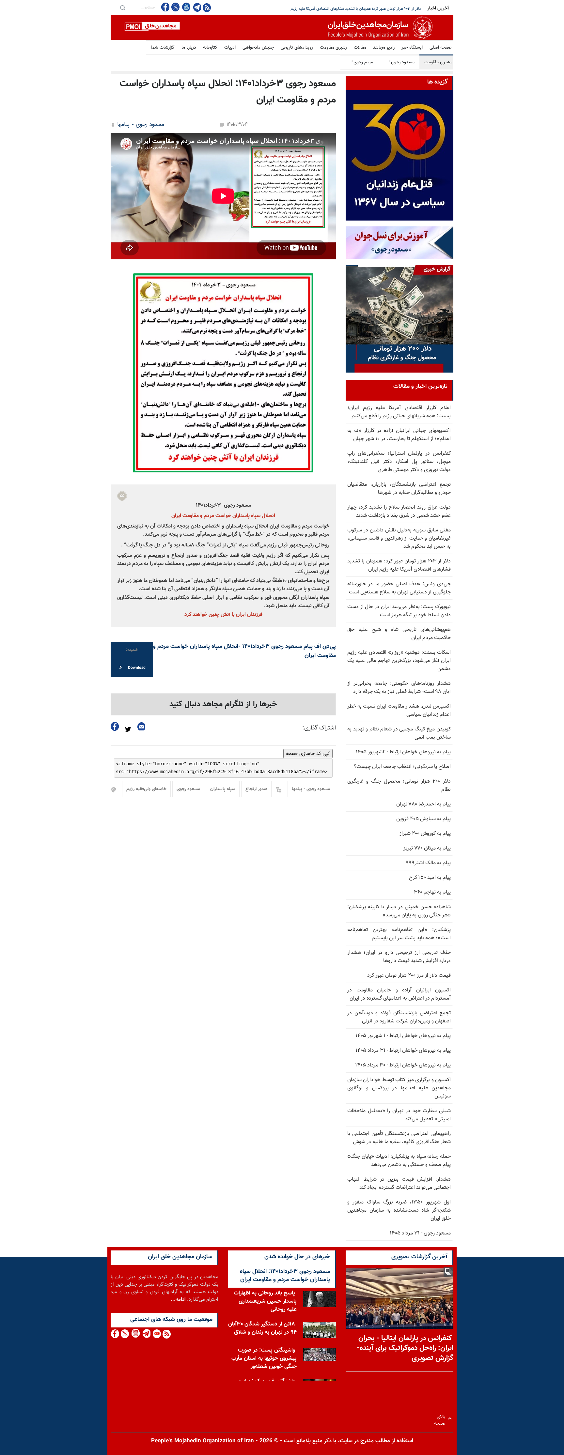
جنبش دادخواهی (258, 47)
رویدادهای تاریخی (297, 47)
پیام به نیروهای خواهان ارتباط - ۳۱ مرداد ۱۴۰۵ (403, 1051)
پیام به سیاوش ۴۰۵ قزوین (423, 819)
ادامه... (178, 1299)
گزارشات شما (163, 47)
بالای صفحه (441, 1418)
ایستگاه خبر (412, 47)
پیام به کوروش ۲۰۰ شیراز (425, 834)
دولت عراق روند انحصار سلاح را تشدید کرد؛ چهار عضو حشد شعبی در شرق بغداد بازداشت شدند (399, 511)
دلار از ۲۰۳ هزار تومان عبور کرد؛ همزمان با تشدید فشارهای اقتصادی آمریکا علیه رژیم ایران (399, 565)
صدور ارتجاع (256, 789)
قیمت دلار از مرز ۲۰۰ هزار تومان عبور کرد (409, 976)
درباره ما (188, 47)
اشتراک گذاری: (319, 728)
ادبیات (230, 47)
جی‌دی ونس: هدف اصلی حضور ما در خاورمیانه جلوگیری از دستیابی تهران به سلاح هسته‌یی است (399, 588)
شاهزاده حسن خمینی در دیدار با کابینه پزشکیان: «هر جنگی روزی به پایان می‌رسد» (399, 911)
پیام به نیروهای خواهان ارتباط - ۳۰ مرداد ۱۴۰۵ (403, 1065)
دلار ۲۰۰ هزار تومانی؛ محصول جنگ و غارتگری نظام (399, 785)
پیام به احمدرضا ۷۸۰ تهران (423, 804)
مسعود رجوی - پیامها (140, 125)
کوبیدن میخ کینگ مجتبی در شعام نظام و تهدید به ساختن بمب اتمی (399, 733)
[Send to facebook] (115, 726)
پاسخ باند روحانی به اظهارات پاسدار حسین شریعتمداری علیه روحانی (265, 1301)
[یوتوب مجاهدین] (185, 7)
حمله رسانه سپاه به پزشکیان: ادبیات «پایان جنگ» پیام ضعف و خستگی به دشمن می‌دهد (399, 1161)
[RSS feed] (207, 7)
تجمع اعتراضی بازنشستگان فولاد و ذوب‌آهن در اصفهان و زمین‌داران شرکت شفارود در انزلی (399, 1017)
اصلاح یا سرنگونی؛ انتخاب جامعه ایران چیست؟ (402, 767)
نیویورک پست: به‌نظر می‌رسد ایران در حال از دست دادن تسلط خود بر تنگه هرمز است (399, 611)
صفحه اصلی (440, 47)
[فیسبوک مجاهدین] (165, 7)
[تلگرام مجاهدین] (196, 7)
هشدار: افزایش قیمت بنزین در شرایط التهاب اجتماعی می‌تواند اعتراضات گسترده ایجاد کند (399, 1183)
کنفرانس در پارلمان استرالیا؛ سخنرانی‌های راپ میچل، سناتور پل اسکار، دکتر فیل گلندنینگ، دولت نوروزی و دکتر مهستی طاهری (399, 462)
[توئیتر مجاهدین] (175, 7)
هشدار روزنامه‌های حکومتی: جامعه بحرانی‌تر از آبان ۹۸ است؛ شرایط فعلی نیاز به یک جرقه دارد (399, 688)
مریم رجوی (361, 62)
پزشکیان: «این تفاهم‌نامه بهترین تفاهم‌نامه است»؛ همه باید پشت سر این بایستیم (399, 934)
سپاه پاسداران (222, 789)
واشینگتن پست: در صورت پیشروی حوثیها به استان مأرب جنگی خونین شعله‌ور (264, 1358)
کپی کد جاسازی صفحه (308, 753)
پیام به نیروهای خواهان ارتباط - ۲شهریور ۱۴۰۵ (403, 752)
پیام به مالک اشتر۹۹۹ (428, 863)
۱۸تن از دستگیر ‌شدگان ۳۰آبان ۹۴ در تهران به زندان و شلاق (262, 1328)
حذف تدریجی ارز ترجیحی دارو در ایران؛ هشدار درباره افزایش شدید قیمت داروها (399, 957)
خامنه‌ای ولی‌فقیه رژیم (146, 789)
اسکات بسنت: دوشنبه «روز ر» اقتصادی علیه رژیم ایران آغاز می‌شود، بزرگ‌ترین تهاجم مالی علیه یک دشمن (399, 661)
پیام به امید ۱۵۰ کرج (430, 878)
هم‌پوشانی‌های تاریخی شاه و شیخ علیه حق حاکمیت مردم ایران (399, 634)
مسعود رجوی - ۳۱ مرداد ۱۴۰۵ (420, 1233)
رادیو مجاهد (384, 47)
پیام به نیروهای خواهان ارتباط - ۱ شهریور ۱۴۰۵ (403, 1036)
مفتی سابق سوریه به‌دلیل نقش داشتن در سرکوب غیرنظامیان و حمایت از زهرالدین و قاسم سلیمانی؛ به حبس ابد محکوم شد (399, 538)
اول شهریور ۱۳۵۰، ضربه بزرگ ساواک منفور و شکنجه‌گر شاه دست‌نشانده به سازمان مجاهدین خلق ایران (399, 1210)
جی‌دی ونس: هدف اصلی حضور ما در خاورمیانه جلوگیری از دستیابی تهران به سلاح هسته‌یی (350, 9)
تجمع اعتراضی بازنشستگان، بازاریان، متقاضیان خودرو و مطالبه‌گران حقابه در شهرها (399, 489)
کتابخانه (210, 47)
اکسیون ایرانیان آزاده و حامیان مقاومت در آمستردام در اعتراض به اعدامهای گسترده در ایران (399, 994)
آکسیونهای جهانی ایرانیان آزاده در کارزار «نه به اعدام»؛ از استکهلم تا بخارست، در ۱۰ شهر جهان (399, 435)
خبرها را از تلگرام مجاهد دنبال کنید (223, 704)
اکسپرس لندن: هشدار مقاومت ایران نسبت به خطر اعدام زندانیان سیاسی (399, 710)
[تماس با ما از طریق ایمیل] (156, 1334)
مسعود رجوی (401, 62)
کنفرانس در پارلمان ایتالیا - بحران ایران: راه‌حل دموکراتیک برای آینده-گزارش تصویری (405, 1348)
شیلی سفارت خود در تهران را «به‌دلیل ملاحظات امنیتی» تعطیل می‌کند (399, 1115)
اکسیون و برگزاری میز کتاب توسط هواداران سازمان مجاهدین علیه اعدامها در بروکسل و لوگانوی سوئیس (399, 1088)
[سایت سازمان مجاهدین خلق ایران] (282, 27)
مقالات (360, 47)
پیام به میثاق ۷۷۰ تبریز (427, 848)
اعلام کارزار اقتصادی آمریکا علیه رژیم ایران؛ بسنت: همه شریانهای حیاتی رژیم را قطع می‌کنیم (399, 412)
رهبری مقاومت (333, 47)
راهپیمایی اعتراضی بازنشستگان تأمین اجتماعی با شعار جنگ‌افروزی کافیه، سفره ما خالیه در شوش (399, 1138)
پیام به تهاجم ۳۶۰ (432, 892)
